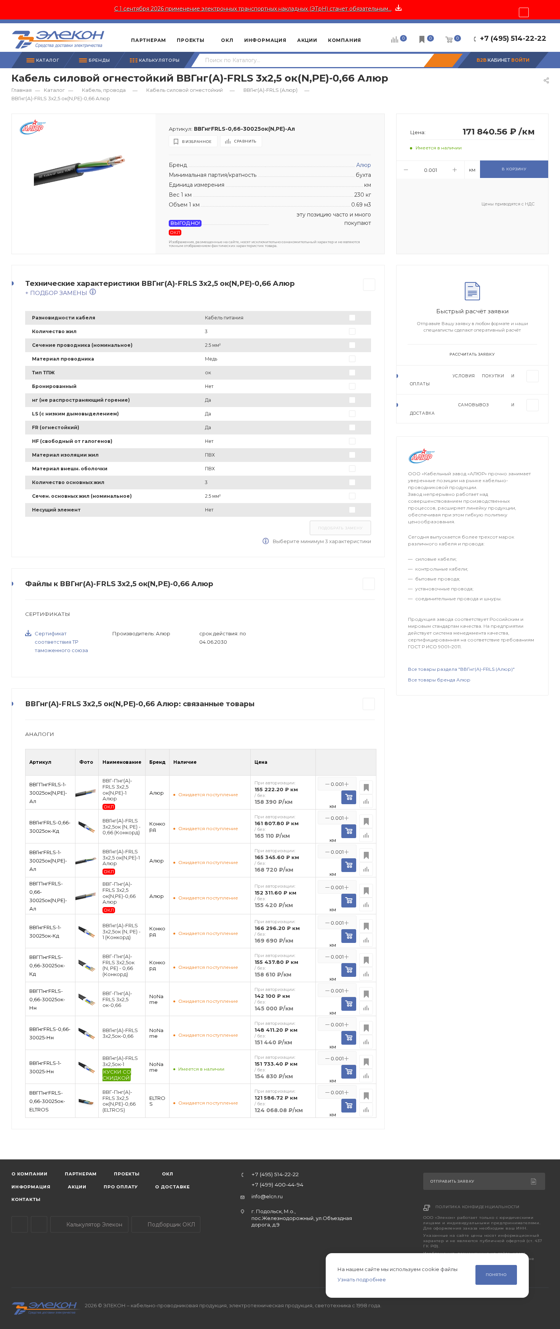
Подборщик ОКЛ (170, 1224)
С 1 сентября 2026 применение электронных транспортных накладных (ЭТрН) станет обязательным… (253, 8)
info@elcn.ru (267, 1196)
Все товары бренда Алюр (439, 680)
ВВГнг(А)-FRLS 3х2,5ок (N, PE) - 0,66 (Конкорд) (121, 826)
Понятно (496, 1275)
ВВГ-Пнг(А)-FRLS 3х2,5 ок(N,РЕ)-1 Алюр (117, 790)
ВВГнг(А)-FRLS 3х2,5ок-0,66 (120, 1033)
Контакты (25, 1199)
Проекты (127, 1174)
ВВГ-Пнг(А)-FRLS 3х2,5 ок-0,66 (117, 999)
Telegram (19, 1224)
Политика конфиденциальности (477, 1206)
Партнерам (81, 1174)
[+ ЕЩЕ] (378, 37)
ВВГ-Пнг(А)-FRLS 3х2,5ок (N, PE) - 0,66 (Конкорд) (118, 965)
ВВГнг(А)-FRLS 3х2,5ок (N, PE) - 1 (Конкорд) (121, 931)
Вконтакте (39, 1224)
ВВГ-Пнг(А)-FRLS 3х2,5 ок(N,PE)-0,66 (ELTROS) (119, 1101)
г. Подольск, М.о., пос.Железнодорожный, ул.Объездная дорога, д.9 (301, 1218)
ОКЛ (167, 1174)
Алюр (363, 165)
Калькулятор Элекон (93, 1224)
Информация (31, 1187)
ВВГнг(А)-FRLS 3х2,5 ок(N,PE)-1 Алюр (121, 857)
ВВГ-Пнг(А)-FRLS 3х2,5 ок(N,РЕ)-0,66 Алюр (119, 893)
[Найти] (443, 60)
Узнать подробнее (362, 1279)
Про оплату (121, 1187)
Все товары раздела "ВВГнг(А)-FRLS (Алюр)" (461, 669)
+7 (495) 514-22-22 (513, 38)
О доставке (172, 1187)
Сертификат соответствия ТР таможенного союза (61, 641)
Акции (77, 1187)
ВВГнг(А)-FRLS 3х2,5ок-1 (120, 1061)
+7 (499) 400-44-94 (277, 1185)
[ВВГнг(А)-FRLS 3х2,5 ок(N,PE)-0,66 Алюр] (83, 170)
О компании (29, 1174)
